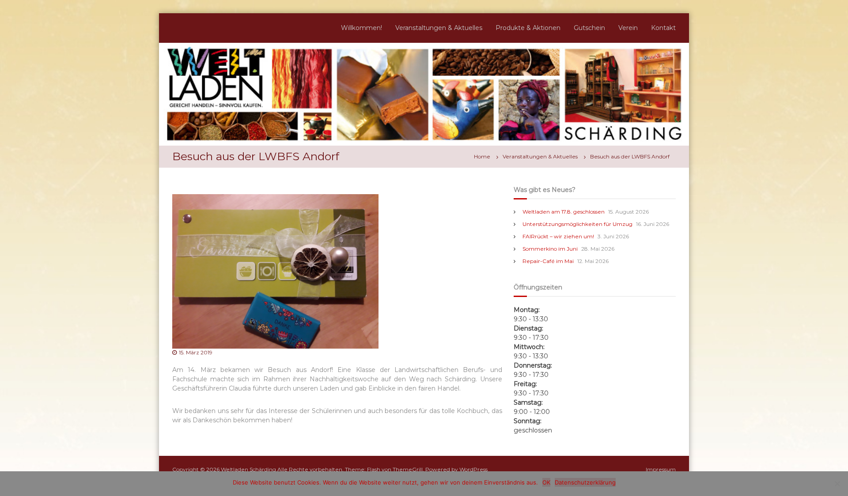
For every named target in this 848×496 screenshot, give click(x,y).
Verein (628, 28)
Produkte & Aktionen (528, 28)
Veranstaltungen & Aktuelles (438, 28)
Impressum (661, 469)
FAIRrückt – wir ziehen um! (558, 236)
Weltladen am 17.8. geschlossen (563, 211)
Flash (373, 469)
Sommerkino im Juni (550, 248)
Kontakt (663, 28)
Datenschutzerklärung (585, 482)
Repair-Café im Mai (548, 261)
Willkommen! (361, 28)
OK (546, 482)
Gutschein (589, 28)
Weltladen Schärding (248, 469)
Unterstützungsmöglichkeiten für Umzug (577, 224)
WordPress (473, 469)
